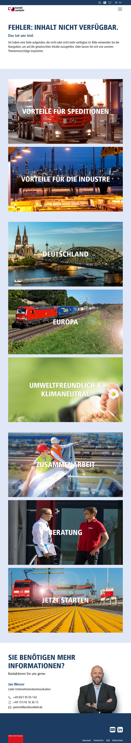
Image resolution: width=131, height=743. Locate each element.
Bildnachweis (117, 740)
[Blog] (112, 729)
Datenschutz (99, 740)
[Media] (104, 2)
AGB (108, 740)
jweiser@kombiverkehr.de (27, 707)
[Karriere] (99, 2)
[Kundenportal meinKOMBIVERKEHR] (109, 2)
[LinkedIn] (120, 729)
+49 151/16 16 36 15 (25, 702)
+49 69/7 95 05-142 (25, 697)
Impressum (86, 740)
